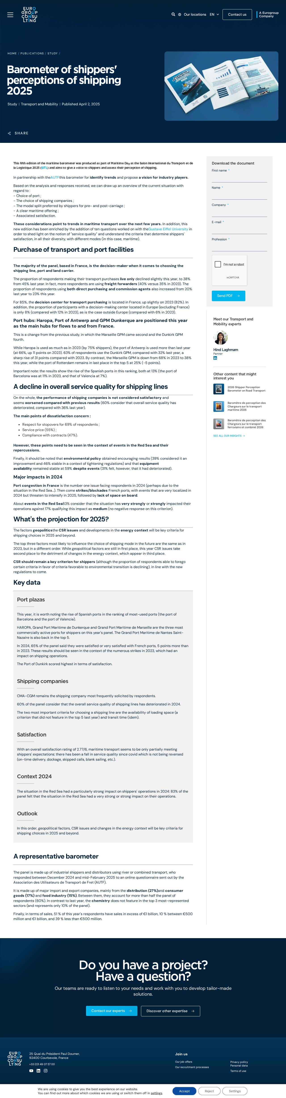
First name (220, 170)
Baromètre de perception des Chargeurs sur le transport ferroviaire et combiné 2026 (247, 424)
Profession (220, 239)
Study (53, 53)
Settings (235, 1091)
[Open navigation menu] (10, 15)
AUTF (54, 177)
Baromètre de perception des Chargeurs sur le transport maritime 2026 (247, 406)
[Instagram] (46, 1071)
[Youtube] (31, 1071)
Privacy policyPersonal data (239, 1063)
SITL (44, 167)
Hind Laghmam (225, 350)
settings (156, 1093)
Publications (32, 53)
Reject (209, 1091)
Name (216, 187)
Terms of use (238, 1071)
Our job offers (183, 1062)
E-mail (217, 222)
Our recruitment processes (192, 1067)
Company (219, 204)
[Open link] (173, 14)
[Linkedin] (38, 1071)
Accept (184, 1091)
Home (12, 53)
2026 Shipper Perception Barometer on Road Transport (246, 389)
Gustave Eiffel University (168, 229)
